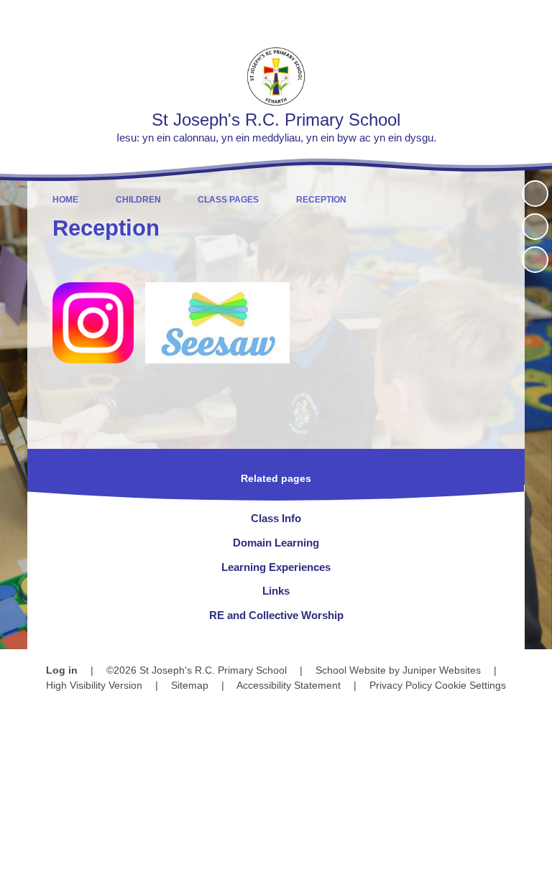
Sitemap (189, 685)
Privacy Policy (400, 685)
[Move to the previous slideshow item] (535, 226)
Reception (321, 200)
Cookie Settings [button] (470, 685)
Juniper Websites (441, 670)
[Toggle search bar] (495, 18)
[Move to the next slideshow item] (535, 259)
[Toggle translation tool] (458, 18)
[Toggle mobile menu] (533, 18)
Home (65, 200)
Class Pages (228, 200)
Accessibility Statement (288, 685)
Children (138, 200)
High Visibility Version (94, 685)
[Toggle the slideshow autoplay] (535, 193)
